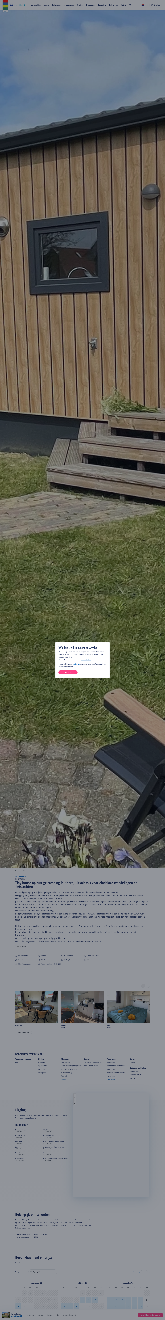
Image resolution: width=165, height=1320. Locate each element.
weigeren (76, 664)
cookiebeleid (86, 660)
